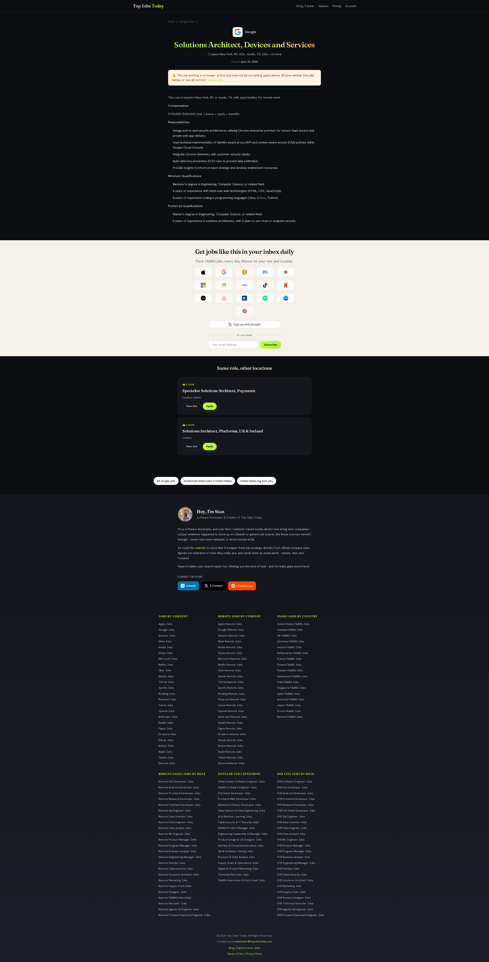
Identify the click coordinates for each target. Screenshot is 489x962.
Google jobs (215, 80)
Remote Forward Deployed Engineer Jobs (184, 915)
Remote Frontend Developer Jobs (180, 793)
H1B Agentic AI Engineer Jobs (295, 909)
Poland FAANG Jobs (289, 664)
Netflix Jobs (166, 664)
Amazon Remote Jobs (231, 635)
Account (350, 6)
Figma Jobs (165, 728)
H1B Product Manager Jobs (294, 845)
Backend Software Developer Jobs (239, 805)
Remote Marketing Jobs (173, 880)
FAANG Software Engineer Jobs (237, 787)
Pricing (337, 6)
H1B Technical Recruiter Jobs (295, 903)
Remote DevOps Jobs (172, 863)
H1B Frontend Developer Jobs (296, 799)
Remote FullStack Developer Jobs (180, 805)
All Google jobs (166, 481)
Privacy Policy (254, 954)
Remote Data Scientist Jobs (176, 816)
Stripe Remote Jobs (230, 653)
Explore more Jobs (248, 948)
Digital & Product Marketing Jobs (238, 868)
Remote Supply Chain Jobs (175, 886)
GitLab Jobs (166, 740)
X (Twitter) (216, 585)
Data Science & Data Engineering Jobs (241, 810)
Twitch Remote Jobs (230, 757)
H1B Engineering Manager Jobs (296, 863)
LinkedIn (191, 585)
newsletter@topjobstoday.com (253, 941)
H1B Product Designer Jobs (294, 897)
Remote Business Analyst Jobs (177, 851)
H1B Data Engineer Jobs (292, 828)
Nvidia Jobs (166, 647)
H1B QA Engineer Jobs (291, 816)
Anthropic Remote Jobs (232, 716)
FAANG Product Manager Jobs (236, 828)
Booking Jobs (167, 693)
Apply (209, 406)
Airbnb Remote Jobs (230, 676)
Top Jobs (148, 6)
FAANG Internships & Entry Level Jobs (241, 880)
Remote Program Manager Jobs (178, 845)
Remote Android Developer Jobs (179, 787)
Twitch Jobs (166, 757)
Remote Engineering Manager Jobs (180, 857)
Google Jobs (187, 21)
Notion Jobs (166, 746)
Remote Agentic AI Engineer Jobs (179, 909)
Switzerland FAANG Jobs (292, 676)
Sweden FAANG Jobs (290, 670)
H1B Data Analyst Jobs (291, 834)
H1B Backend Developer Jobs (295, 805)
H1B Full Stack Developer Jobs (296, 810)
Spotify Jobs (166, 687)
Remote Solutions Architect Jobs (179, 874)
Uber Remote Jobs (229, 670)
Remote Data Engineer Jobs (176, 822)
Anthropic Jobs (168, 716)
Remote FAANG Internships (175, 897)
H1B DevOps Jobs (288, 868)
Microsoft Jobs (168, 658)
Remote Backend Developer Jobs (179, 799)
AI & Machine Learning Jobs (235, 816)
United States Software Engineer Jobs (241, 781)
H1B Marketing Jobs (289, 886)
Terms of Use (235, 954)
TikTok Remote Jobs (231, 682)
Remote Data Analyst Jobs (175, 828)
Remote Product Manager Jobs (178, 839)
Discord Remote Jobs (231, 763)
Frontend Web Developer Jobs (237, 799)
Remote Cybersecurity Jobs (176, 868)
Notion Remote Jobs (230, 746)
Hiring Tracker (305, 6)
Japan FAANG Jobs (289, 705)
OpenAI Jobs (166, 711)
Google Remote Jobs (231, 629)
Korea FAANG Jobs (289, 711)
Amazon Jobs (167, 635)
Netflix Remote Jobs (230, 664)
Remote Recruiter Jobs (173, 903)
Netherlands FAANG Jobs (292, 653)
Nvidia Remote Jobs (230, 647)
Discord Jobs (167, 763)
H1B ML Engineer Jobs (290, 839)
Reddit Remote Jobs (230, 722)
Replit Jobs (165, 751)
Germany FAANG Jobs (290, 641)
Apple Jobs (165, 624)
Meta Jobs (165, 641)
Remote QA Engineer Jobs (175, 810)
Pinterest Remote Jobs (232, 699)
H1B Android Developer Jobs (295, 793)
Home (171, 21)
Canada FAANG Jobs (290, 629)
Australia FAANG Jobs (290, 699)
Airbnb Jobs (166, 676)
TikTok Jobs (166, 682)
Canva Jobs (166, 705)
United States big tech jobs (256, 481)
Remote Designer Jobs (172, 892)
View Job (191, 406)
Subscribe (270, 345)
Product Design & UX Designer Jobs (240, 839)
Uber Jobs (165, 670)
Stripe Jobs (166, 653)
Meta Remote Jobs (229, 641)
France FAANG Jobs (289, 658)
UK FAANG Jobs (287, 635)
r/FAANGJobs (244, 585)
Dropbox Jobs (167, 734)
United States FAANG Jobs (293, 624)
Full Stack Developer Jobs (234, 793)
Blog (231, 948)
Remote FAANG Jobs (290, 716)
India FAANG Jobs (288, 682)
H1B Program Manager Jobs (294, 851)
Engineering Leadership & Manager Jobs (242, 834)
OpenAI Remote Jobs (231, 711)
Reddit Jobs (166, 722)
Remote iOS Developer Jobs (176, 781)
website (200, 548)
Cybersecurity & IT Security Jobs (238, 822)
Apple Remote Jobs (230, 624)
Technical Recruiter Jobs (233, 874)
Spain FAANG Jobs (288, 693)
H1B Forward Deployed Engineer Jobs (300, 915)
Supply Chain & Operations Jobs (238, 863)
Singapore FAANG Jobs (291, 687)
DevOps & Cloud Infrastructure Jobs (240, 845)
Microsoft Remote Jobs (232, 658)
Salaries (323, 6)
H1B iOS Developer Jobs (292, 787)
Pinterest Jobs (167, 699)
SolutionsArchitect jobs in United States (208, 481)
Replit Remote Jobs (230, 751)
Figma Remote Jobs (230, 728)
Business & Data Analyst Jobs (236, 857)
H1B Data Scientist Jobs (292, 822)
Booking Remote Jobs (231, 693)
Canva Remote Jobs (230, 705)
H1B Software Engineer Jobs (294, 781)
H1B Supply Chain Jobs (291, 892)
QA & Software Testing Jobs (235, 851)
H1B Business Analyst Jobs (293, 857)
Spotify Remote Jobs (231, 687)
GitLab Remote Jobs (230, 740)
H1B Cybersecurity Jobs (292, 874)
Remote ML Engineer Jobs (174, 834)
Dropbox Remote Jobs (232, 734)
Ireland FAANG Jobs (289, 647)
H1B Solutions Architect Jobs (295, 880)
